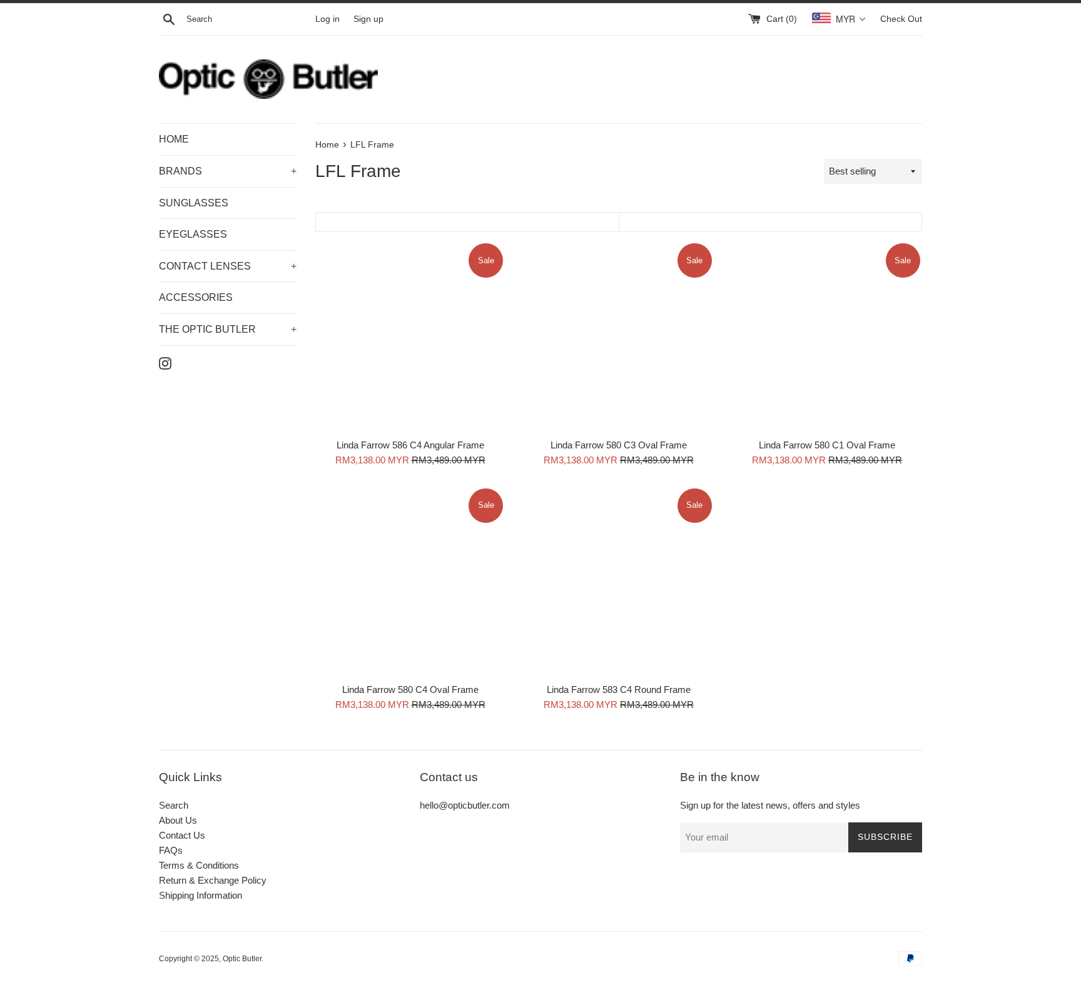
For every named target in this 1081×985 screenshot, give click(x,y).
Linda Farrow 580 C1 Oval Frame (827, 445)
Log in (327, 19)
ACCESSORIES (196, 297)
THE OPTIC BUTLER (228, 329)
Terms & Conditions (199, 865)
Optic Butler (242, 958)
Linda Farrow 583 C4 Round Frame (619, 689)
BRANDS (228, 171)
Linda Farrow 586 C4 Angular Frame (410, 445)
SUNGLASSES (193, 203)
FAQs (171, 850)
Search (173, 805)
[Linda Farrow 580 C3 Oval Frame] (618, 336)
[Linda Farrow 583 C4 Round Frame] (618, 581)
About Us (178, 820)
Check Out (901, 19)
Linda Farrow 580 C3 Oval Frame (619, 445)
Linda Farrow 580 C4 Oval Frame (410, 689)
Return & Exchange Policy (212, 880)
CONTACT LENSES (228, 266)
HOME (174, 139)
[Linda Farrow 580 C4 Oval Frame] (410, 581)
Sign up (368, 19)
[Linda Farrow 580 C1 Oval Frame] (827, 336)
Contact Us (182, 835)
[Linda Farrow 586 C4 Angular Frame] (410, 336)
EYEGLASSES (193, 234)
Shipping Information (200, 895)
